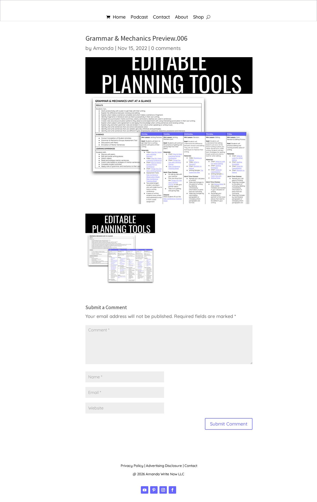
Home (119, 17)
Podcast (139, 17)
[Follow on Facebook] (172, 490)
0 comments (166, 48)
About (181, 17)
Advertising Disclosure (164, 465)
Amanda (103, 48)
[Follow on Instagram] (163, 490)
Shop (198, 17)
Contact (161, 17)
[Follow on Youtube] (144, 490)
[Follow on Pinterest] (154, 490)
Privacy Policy (132, 465)
